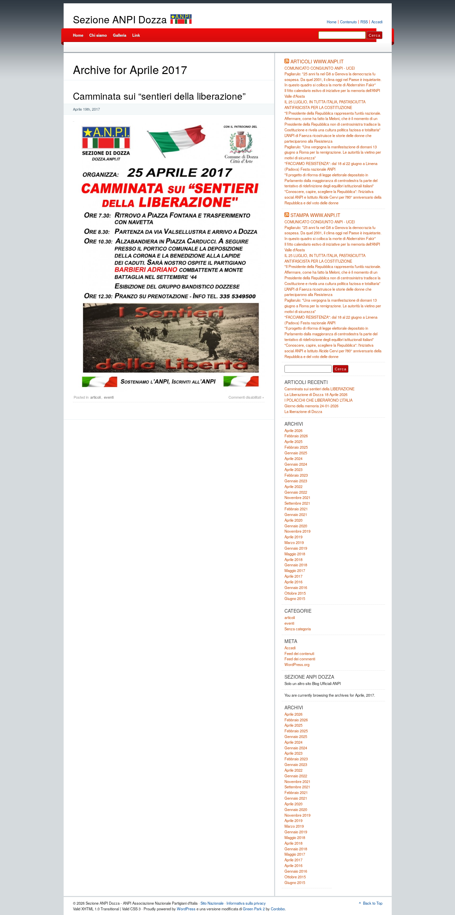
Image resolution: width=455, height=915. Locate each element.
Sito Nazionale (212, 903)
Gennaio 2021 (295, 514)
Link (136, 35)
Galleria (119, 35)
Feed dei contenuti (299, 653)
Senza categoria (297, 628)
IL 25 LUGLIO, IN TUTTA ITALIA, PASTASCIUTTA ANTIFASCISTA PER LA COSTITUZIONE (324, 104)
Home (331, 21)
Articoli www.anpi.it (317, 61)
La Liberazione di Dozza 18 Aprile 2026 (315, 394)
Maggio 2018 (294, 553)
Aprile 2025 (293, 441)
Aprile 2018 (293, 559)
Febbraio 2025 (296, 447)
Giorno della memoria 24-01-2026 (311, 405)
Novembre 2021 (297, 497)
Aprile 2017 (293, 576)
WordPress (186, 908)
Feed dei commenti (299, 658)
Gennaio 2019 (295, 548)
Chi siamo (98, 35)
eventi (109, 397)
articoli (95, 397)
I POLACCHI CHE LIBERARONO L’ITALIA (318, 400)
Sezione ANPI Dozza (120, 19)
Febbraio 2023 (296, 475)
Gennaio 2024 (295, 464)
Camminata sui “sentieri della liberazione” (159, 95)
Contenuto (348, 21)
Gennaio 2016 (295, 587)
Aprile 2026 (293, 430)
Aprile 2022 (293, 486)
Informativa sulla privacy (246, 903)
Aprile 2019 (293, 536)
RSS (364, 21)
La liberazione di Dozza (303, 411)
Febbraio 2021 (296, 508)
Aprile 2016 (293, 581)
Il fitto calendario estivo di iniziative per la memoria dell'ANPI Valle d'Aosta (332, 246)
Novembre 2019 (297, 531)
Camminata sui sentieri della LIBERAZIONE (319, 388)
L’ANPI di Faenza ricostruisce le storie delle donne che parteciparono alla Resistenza (327, 138)
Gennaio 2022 (295, 492)
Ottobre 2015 (295, 593)
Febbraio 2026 (296, 435)
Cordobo (278, 908)
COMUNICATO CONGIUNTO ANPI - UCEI (319, 68)
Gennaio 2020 (295, 525)
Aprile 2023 (293, 469)
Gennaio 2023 (295, 480)
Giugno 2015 (294, 598)
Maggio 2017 (294, 570)
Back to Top (372, 903)
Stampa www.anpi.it (315, 215)
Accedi (376, 21)
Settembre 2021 (297, 503)
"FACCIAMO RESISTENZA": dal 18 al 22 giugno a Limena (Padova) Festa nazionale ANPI (330, 166)
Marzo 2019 (294, 542)
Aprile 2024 (293, 458)
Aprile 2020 (293, 520)
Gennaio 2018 (295, 564)
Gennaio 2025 (295, 452)
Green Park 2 (254, 908)
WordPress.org (296, 664)
